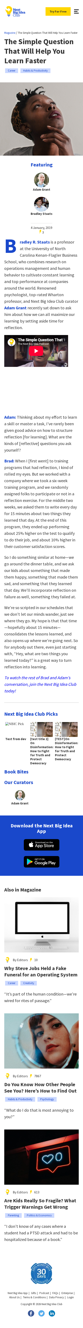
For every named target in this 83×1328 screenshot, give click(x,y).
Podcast (44, 1293)
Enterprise (67, 1293)
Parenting (13, 1215)
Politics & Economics (39, 1215)
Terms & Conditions (34, 1297)
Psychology (47, 1099)
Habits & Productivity (35, 70)
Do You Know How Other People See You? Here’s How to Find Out (40, 1087)
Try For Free (58, 11)
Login (70, 1297)
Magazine (9, 33)
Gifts (33, 1293)
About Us (14, 1297)
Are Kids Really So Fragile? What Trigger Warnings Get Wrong (40, 1203)
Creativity (28, 983)
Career (11, 70)
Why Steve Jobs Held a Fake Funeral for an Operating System (40, 971)
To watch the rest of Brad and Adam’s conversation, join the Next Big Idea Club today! (40, 684)
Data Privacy (56, 1297)
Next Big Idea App (18, 1293)
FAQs (55, 1293)
